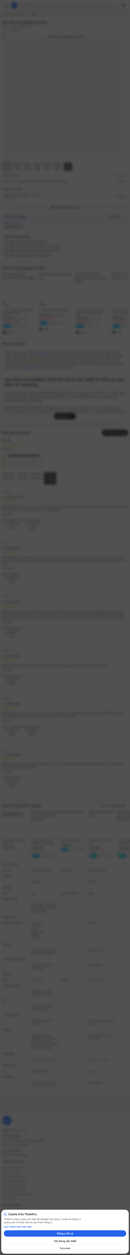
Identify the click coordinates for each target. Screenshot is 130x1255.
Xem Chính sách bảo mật (17, 1226)
